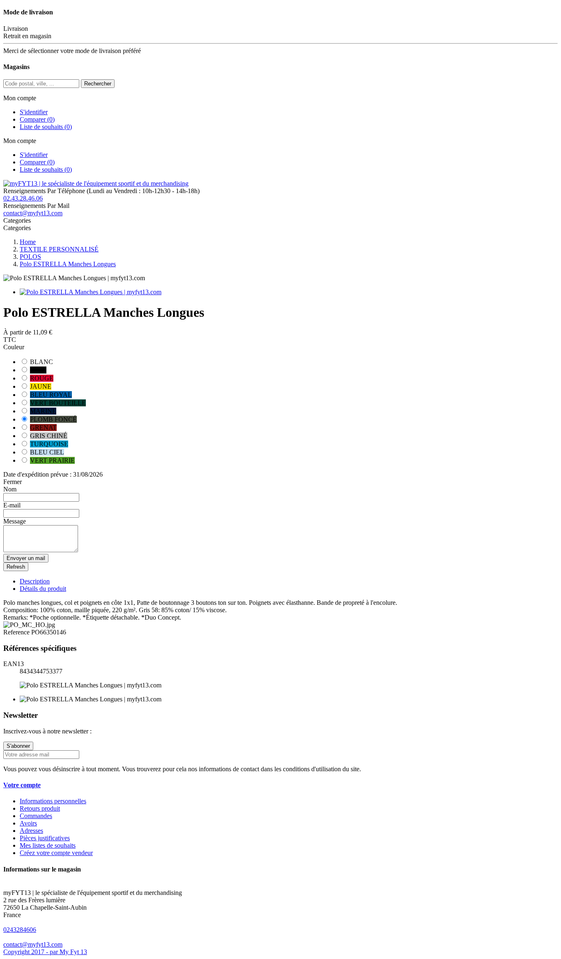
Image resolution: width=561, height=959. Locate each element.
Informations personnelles (53, 801)
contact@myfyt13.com (32, 213)
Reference (17, 632)
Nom (9, 489)
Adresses (31, 830)
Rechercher (97, 84)
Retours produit (40, 808)
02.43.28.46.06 (23, 198)
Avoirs (28, 823)
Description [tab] (35, 581)
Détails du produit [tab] (43, 588)
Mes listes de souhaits (48, 845)
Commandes (36, 815)
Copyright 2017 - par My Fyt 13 (45, 951)
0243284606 (19, 929)
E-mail (12, 505)
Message (14, 521)
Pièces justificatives (45, 838)
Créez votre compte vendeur (56, 852)
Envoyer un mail (26, 558)
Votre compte (22, 784)
